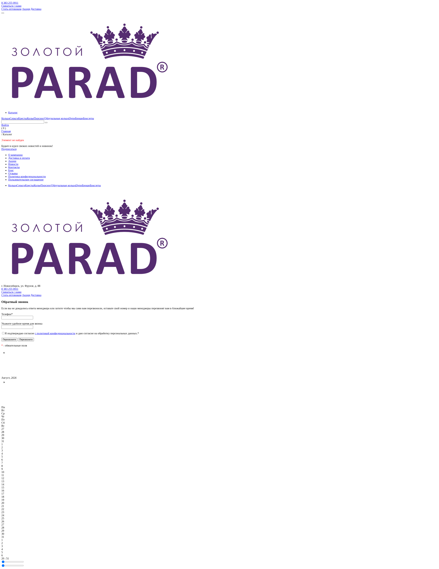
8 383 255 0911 (9, 2)
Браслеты (88, 118)
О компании (15, 154)
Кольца (5, 118)
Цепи (72, 118)
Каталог (13, 112)
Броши (79, 118)
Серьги (14, 118)
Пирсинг (39, 118)
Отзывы (13, 173)
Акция (26, 9)
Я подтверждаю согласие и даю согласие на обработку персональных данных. (72, 333)
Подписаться (8, 149)
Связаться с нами (11, 5)
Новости (13, 164)
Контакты (14, 167)
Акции (12, 161)
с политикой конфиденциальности (55, 333)
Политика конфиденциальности (27, 176)
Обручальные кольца (56, 118)
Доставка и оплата (19, 158)
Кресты (22, 118)
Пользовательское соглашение (26, 179)
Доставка (36, 9)
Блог (11, 170)
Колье (30, 118)
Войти (5, 125)
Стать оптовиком (11, 9)
